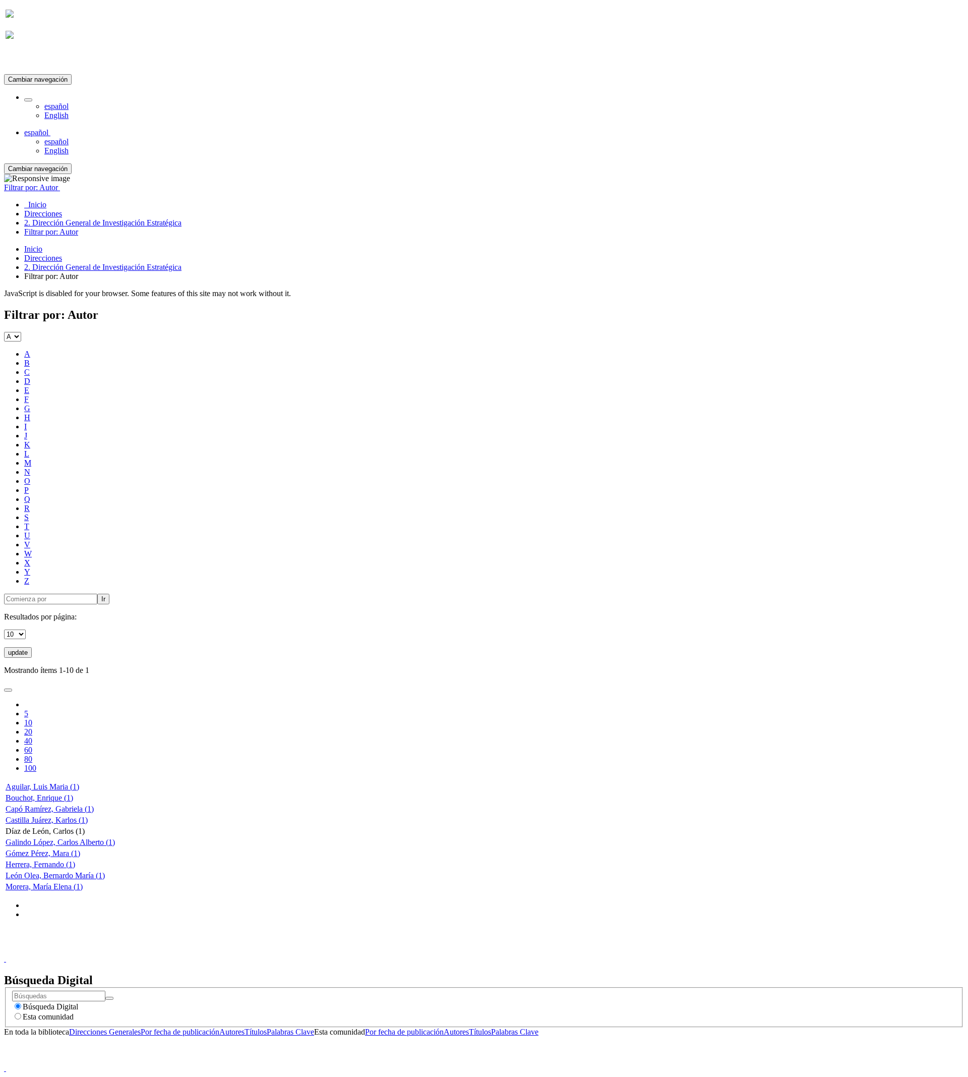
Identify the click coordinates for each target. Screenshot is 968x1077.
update (18, 652)
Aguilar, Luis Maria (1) (42, 786)
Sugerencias (501, 949)
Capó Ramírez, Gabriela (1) (50, 809)
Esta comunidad (48, 1016)
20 (28, 731)
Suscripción (24, 59)
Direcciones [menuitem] (43, 213)
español (56, 106)
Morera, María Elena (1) (44, 886)
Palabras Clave (290, 1032)
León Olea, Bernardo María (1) (55, 875)
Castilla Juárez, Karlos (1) (47, 820)
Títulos (256, 1032)
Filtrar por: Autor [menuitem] (51, 232)
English (56, 115)
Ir (103, 599)
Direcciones (43, 258)
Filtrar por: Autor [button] (32, 187)
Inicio (33, 249)
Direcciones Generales (105, 1032)
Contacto (462, 949)
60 (28, 750)
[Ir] (109, 998)
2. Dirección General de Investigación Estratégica (103, 267)
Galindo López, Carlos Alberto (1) (60, 842)
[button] (28, 99)
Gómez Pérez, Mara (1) (43, 853)
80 (28, 759)
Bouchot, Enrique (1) (39, 797)
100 (30, 768)
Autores (232, 1032)
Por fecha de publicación (180, 1032)
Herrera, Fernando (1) (40, 864)
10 (28, 722)
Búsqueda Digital (50, 1006)
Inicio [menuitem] (35, 204)
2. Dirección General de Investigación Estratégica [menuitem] (103, 222)
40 (28, 740)
